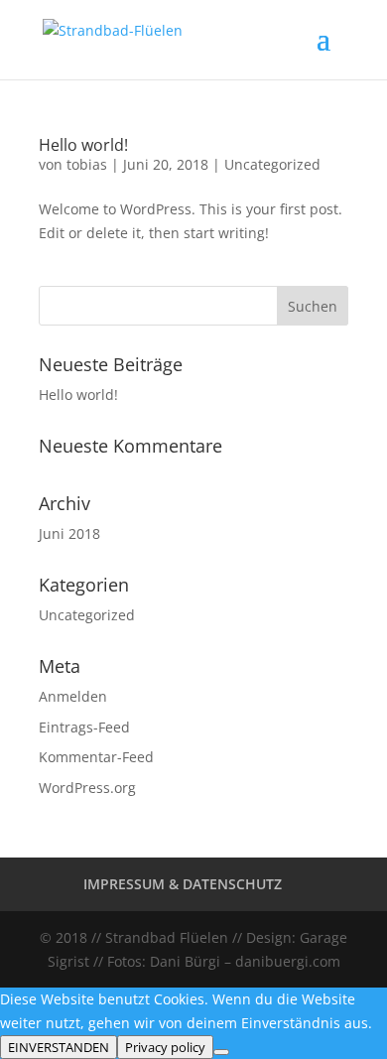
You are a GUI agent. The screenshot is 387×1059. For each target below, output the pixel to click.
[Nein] (221, 1052)
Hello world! (83, 145)
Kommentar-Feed (96, 756)
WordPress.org (87, 787)
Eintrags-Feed (84, 727)
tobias (86, 164)
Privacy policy (165, 1047)
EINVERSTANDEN (58, 1047)
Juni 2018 (69, 533)
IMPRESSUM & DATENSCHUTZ (182, 883)
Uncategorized (272, 164)
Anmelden (73, 696)
